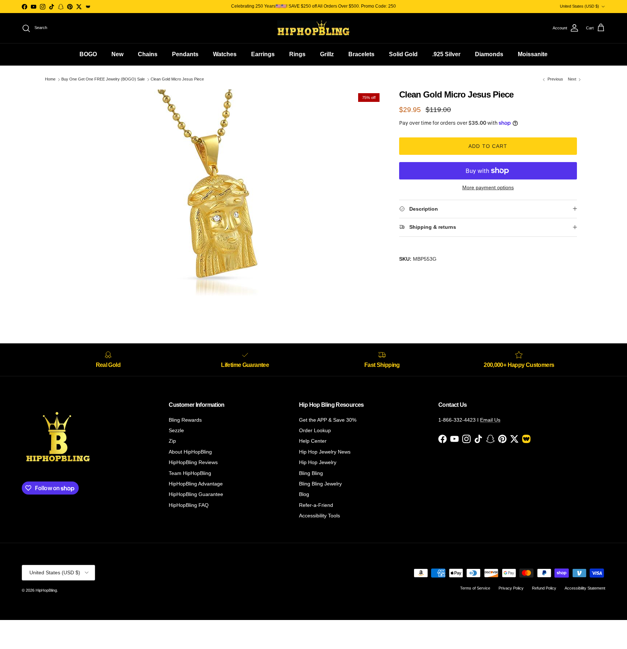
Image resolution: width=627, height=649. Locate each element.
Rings (297, 54)
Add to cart (487, 146)
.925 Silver (446, 54)
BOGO (88, 54)
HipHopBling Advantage (196, 484)
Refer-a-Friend (316, 505)
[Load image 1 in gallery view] (216, 198)
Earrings (263, 54)
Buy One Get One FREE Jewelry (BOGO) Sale (103, 79)
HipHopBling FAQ (189, 505)
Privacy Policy (511, 588)
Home (50, 79)
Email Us (490, 420)
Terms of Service (475, 588)
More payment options (488, 187)
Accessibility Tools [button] (319, 515)
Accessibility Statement (585, 588)
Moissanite (533, 54)
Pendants (185, 54)
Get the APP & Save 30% (327, 420)
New (117, 54)
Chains (147, 54)
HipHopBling (46, 590)
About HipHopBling (190, 452)
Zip (172, 441)
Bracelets (361, 54)
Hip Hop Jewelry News (325, 452)
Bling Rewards (185, 420)
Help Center (313, 441)
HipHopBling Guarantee (196, 494)
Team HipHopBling (190, 473)
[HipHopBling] (313, 28)
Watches (225, 54)
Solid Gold (403, 54)
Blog (304, 494)
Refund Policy (544, 588)
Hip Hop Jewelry (317, 462)
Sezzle (176, 430)
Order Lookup (315, 430)
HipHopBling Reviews (193, 462)
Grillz (327, 54)
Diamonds (489, 54)
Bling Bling (311, 473)
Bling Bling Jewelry (320, 484)
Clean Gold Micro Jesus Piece (177, 79)
